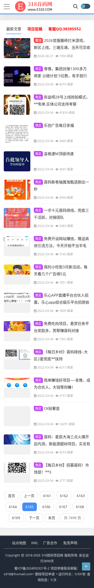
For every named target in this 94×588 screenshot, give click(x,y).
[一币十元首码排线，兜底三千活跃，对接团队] (17, 218)
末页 (51, 517)
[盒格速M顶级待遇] (17, 161)
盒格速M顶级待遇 (54, 153)
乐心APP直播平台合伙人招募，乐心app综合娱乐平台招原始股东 (61, 302)
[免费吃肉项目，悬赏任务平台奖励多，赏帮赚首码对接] (17, 331)
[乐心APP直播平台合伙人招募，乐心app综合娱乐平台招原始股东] (17, 303)
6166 (46, 506)
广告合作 (50, 542)
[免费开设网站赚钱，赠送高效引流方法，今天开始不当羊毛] (17, 246)
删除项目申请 (45, 574)
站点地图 (19, 542)
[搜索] (75, 6)
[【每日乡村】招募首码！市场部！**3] (17, 473)
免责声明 (70, 542)
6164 (13, 506)
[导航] (7, 6)
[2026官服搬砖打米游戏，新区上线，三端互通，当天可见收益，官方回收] (17, 48)
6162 (64, 495)
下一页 (34, 517)
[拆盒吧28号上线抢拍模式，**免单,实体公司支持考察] (17, 105)
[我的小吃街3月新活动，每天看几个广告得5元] (17, 275)
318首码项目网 (52, 555)
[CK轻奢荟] (17, 416)
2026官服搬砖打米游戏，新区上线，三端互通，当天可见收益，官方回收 (62, 47)
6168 (80, 506)
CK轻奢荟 (47, 408)
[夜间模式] (85, 6)
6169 (16, 517)
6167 (63, 506)
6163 (81, 495)
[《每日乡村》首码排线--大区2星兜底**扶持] (17, 359)
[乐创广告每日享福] (17, 133)
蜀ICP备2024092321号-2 (31, 568)
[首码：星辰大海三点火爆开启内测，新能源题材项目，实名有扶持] (17, 444)
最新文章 (13, 28)
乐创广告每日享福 (54, 125)
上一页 (29, 495)
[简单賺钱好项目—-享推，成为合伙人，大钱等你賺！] (17, 388)
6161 (47, 495)
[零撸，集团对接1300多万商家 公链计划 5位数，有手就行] (17, 76)
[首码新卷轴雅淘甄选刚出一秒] (17, 190)
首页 (11, 495)
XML (34, 542)
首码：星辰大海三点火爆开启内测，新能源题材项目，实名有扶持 (62, 443)
